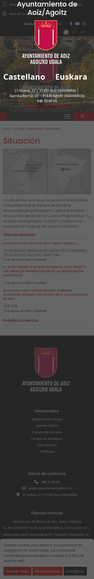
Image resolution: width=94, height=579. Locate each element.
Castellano (24, 76)
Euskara (71, 76)
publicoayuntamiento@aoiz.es (47, 106)
